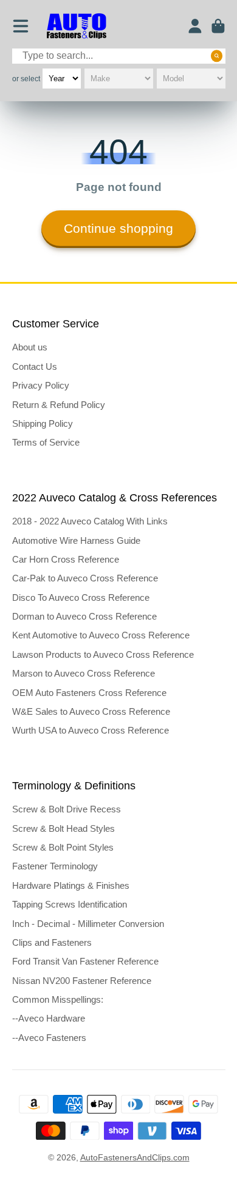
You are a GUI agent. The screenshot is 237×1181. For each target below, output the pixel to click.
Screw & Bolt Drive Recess (66, 809)
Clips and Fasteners (52, 942)
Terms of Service (46, 442)
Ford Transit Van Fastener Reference (85, 961)
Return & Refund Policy (58, 405)
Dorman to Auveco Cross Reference (84, 616)
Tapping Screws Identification (69, 904)
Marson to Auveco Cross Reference (83, 673)
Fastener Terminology (55, 866)
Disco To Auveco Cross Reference (80, 597)
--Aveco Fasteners (49, 1037)
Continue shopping (118, 228)
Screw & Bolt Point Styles (63, 847)
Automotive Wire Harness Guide (76, 540)
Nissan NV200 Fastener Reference (81, 980)
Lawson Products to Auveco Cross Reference (103, 654)
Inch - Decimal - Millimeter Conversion (88, 923)
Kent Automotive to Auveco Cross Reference (101, 635)
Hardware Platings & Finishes (70, 885)
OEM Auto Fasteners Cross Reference (89, 693)
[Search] (217, 56)
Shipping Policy (42, 423)
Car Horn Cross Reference (65, 559)
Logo (76, 26)
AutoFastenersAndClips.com (135, 1157)
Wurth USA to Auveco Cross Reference (90, 730)
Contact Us (34, 366)
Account (195, 26)
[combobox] (118, 56)
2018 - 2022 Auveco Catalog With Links (90, 521)
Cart (218, 26)
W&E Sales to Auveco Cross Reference (91, 711)
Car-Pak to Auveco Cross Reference (85, 578)
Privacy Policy (40, 385)
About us (29, 347)
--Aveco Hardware (48, 1018)
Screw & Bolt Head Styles (63, 828)
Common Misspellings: (57, 999)
